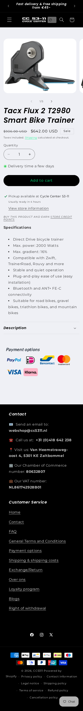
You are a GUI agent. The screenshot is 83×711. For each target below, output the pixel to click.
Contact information (62, 676)
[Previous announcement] (8, 6)
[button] (9, 20)
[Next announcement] (74, 6)
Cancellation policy (44, 697)
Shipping (31, 137)
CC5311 (38, 670)
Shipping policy (55, 683)
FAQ (13, 531)
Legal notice (30, 683)
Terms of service (31, 690)
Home (15, 512)
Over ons (17, 579)
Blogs (14, 599)
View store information (28, 208)
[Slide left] (31, 101)
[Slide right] (51, 101)
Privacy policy (31, 676)
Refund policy (58, 690)
